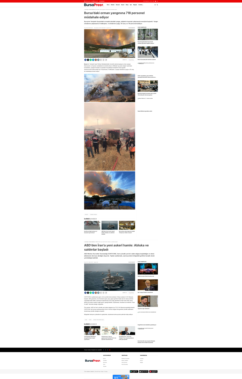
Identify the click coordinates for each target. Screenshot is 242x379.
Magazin (135, 4)
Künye (141, 360)
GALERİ (87, 1)
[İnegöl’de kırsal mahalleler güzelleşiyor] (148, 317)
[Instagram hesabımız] (153, 1)
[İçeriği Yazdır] (98, 60)
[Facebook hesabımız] (103, 350)
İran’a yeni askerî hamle (99, 319)
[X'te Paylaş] (88, 60)
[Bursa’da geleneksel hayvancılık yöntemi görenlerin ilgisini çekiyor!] (148, 34)
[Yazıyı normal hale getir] (106, 60)
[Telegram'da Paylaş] (93, 60)
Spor (131, 4)
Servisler (140, 4)
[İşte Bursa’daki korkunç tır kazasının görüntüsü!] (92, 225)
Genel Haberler (132, 27)
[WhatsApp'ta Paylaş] (90, 60)
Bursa (108, 4)
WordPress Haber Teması (101, 371)
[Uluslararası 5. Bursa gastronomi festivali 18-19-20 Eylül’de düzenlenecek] (110, 330)
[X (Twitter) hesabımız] (151, 1)
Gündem (112, 4)
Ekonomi (118, 4)
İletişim (141, 362)
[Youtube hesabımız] (155, 1)
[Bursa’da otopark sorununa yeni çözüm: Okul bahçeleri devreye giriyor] (148, 86)
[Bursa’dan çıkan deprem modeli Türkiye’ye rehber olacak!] (127, 225)
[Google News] (131, 60)
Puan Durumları (125, 364)
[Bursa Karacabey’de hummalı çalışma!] (148, 52)
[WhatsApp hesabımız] (157, 1)
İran (90, 319)
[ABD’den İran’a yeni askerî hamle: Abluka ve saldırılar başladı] (110, 225)
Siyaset (122, 4)
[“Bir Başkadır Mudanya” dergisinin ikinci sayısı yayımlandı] (92, 330)
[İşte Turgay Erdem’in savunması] (148, 285)
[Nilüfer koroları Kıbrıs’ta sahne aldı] (148, 268)
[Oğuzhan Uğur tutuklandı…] (148, 301)
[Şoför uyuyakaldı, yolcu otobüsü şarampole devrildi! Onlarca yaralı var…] (148, 68)
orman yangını (94, 214)
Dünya (127, 4)
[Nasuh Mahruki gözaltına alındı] (148, 103)
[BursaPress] (94, 5)
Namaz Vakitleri (125, 360)
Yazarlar (141, 358)
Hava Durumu (124, 362)
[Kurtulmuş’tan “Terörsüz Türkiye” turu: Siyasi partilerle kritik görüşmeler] (127, 330)
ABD (86, 319)
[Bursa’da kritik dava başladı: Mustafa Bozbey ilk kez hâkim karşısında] (148, 333)
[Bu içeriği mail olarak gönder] (96, 60)
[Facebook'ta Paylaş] (85, 60)
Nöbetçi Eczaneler (125, 358)
